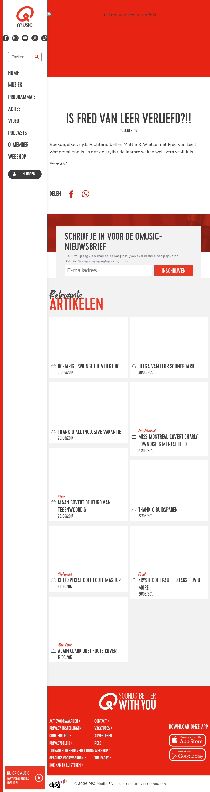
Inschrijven (174, 271)
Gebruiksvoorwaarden (66, 758)
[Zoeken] (37, 57)
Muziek (15, 85)
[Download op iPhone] (187, 741)
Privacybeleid (59, 743)
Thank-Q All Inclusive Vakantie (89, 432)
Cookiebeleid (58, 736)
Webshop (17, 157)
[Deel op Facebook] (71, 194)
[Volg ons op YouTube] (25, 38)
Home (13, 73)
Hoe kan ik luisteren (65, 765)
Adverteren (103, 736)
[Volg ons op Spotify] (35, 38)
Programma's (22, 97)
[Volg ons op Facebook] (5, 38)
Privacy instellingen (65, 728)
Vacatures (102, 728)
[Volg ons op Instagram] (15, 38)
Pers (97, 743)
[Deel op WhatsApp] (85, 194)
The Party (101, 758)
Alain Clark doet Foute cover (87, 651)
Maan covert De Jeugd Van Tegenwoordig (84, 506)
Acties (14, 109)
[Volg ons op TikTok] (44, 38)
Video (13, 121)
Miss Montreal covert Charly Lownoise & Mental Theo (168, 440)
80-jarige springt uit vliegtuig (89, 366)
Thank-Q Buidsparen (158, 510)
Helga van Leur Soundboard (166, 366)
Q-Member (18, 145)
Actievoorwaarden (63, 721)
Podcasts (17, 133)
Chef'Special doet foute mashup (89, 580)
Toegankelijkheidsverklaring (71, 751)
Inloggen (28, 174)
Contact (100, 721)
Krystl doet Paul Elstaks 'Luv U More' (169, 584)
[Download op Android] (187, 755)
